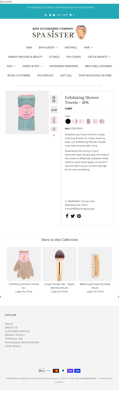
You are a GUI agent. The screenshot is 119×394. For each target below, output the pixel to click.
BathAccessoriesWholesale (42, 378)
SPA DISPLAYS (45, 75)
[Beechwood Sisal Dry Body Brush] (95, 264)
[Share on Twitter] (73, 216)
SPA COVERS (73, 57)
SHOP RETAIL (13, 346)
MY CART (65, 15)
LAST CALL (66, 75)
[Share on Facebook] (67, 216)
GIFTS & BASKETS (98, 57)
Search (9, 323)
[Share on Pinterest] (79, 216)
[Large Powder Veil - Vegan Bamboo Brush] (59, 264)
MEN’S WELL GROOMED (98, 66)
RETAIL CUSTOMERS (18, 75)
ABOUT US (11, 327)
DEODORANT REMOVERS (63, 66)
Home (20, 86)
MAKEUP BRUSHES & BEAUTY (25, 57)
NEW (29, 47)
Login (68, 108)
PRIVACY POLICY (15, 334)
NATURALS (71, 47)
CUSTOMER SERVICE (17, 331)
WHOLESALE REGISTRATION (22, 342)
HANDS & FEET (31, 66)
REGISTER (6, 1)
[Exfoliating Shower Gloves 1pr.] (24, 264)
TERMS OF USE (14, 338)
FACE (10, 66)
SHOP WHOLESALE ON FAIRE (95, 75)
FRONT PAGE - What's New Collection (45, 86)
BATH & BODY (47, 47)
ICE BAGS (54, 57)
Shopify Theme (68, 378)
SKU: (67, 128)
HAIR (87, 47)
